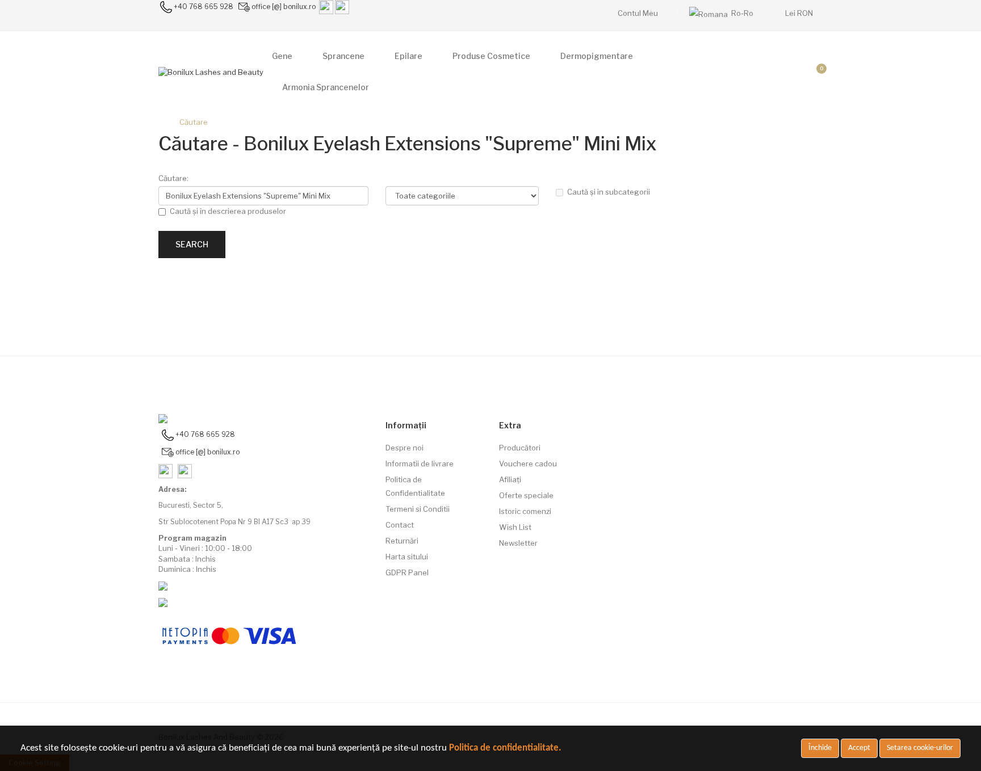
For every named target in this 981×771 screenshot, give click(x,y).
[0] (812, 72)
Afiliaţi (510, 479)
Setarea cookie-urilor (920, 748)
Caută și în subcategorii (608, 191)
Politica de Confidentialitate (415, 486)
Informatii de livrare (419, 463)
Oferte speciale (526, 495)
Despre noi (404, 447)
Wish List (515, 527)
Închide (820, 748)
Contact (399, 524)
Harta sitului (406, 556)
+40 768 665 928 (203, 6)
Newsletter (518, 542)
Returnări (401, 540)
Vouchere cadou (528, 463)
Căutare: (173, 178)
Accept (859, 748)
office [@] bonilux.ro (283, 6)
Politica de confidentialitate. (505, 748)
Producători (519, 447)
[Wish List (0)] (785, 72)
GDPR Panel (407, 572)
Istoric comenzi (525, 511)
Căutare (193, 122)
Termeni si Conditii (417, 508)
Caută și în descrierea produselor (228, 211)
